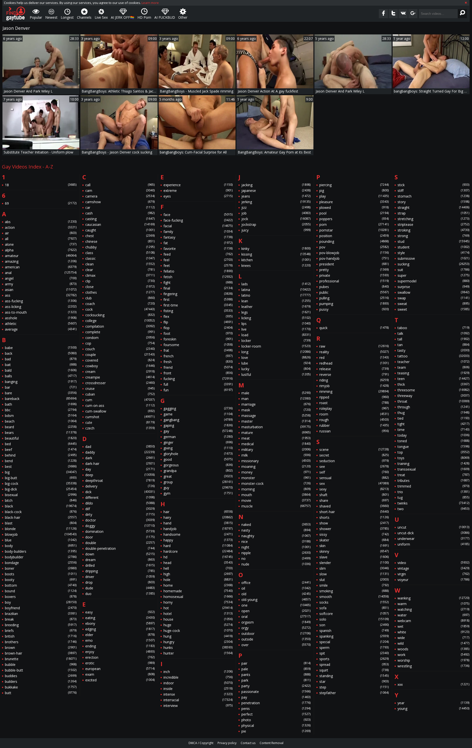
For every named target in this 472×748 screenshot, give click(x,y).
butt (40, 692)
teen (433, 378)
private (353, 275)
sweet (433, 309)
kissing (275, 254)
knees (275, 265)
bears (40, 432)
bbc (40, 410)
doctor (119, 520)
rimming (353, 391)
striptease (433, 224)
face (198, 214)
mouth (275, 494)
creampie (119, 377)
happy (198, 540)
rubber (353, 425)
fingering (198, 293)
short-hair (353, 511)
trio (433, 491)
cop (119, 343)
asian (40, 289)
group (198, 482)
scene (353, 449)
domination (119, 531)
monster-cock (275, 483)
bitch (40, 500)
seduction (353, 460)
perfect (275, 714)
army (40, 284)
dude (119, 588)
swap (433, 298)
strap (433, 213)
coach (119, 303)
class (119, 252)
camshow (119, 201)
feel (198, 260)
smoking (353, 591)
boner (40, 568)
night (275, 547)
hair (198, 511)
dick (119, 491)
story (433, 201)
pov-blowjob (353, 252)
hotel (198, 613)
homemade (198, 591)
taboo (433, 327)
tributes (433, 480)
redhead (353, 363)
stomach (433, 196)
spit (353, 653)
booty (40, 579)
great (198, 476)
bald (40, 370)
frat (198, 350)
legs (275, 312)
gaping (198, 425)
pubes (353, 286)
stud (433, 241)
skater (353, 540)
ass (40, 295)
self (353, 472)
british (40, 636)
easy (119, 612)
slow (353, 574)
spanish (353, 630)
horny (198, 602)
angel (40, 278)
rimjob (353, 385)
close (119, 286)
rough (353, 419)
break (40, 619)
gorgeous (198, 465)
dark (119, 458)
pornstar (353, 230)
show (353, 523)
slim (353, 568)
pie (275, 731)
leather (275, 306)
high (198, 574)
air (40, 233)
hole (198, 579)
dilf (119, 508)
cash (119, 213)
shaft (353, 494)
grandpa (198, 470)
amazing (40, 261)
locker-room (275, 346)
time (433, 429)
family (198, 231)
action (40, 227)
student (433, 247)
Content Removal (271, 743)
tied (433, 418)
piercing (353, 185)
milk (275, 455)
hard (198, 545)
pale (275, 669)
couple (119, 354)
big (40, 472)
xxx (433, 684)
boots (40, 574)
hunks (198, 647)
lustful (275, 374)
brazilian (40, 613)
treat (433, 475)
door (119, 537)
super (433, 275)
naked (275, 524)
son (353, 625)
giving (198, 448)
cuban (119, 394)
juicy (275, 230)
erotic (119, 663)
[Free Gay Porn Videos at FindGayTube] (15, 13)
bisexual (40, 494)
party (275, 686)
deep (119, 475)
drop (119, 582)
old (275, 594)
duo (119, 593)
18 (40, 185)
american (40, 267)
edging (119, 629)
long (275, 352)
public (353, 292)
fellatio (198, 271)
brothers (40, 642)
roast (353, 402)
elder (119, 634)
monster (275, 477)
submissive (433, 258)
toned (433, 441)
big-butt (40, 477)
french (198, 356)
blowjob (40, 534)
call (119, 185)
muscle (275, 506)
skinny (353, 551)
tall (433, 339)
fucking (198, 378)
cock (119, 309)
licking (275, 318)
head (198, 562)
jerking (275, 201)
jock (275, 218)
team (433, 367)
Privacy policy (227, 743)
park (275, 680)
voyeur (433, 579)
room (353, 414)
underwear (433, 538)
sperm (353, 647)
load (275, 335)
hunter (198, 653)
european (119, 668)
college (119, 320)
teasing (433, 373)
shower (353, 528)
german (198, 436)
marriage (275, 404)
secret (353, 455)
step (353, 687)
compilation (119, 326)
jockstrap (275, 224)
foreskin (198, 339)
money (275, 472)
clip (119, 281)
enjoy (119, 651)
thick (433, 384)
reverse (353, 374)
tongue (433, 446)
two (433, 508)
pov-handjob (353, 258)
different (119, 497)
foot (198, 333)
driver (119, 576)
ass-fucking (40, 301)
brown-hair (40, 653)
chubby (119, 247)
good (198, 459)
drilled (119, 565)
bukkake (40, 687)
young (433, 708)
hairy (198, 517)
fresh (198, 361)
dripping (119, 571)
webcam (433, 620)
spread (353, 664)
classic (119, 258)
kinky (275, 248)
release (353, 368)
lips (275, 323)
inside (198, 688)
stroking (433, 230)
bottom (40, 585)
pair (275, 663)
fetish (198, 277)
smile (353, 585)
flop (198, 327)
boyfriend (40, 608)
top (433, 452)
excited (119, 680)
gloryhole (198, 453)
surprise (433, 286)
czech (119, 428)
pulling (353, 298)
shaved (353, 506)
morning (275, 489)
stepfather (353, 692)
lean (275, 301)
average (40, 329)
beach (40, 421)
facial (198, 226)
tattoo (433, 356)
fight (198, 282)
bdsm (40, 415)
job (275, 213)
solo (353, 619)
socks (353, 602)
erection (119, 657)
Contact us (248, 743)
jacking (275, 185)
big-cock (40, 483)
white (433, 632)
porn (353, 224)
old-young (275, 599)
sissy (353, 534)
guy (198, 487)
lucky (275, 368)
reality (353, 352)
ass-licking (40, 306)
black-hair (40, 517)
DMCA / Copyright (201, 743)
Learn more (150, 2)
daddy (119, 452)
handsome (198, 534)
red (353, 357)
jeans (275, 196)
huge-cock (198, 630)
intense (198, 694)
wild (433, 643)
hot (198, 608)
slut (353, 579)
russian (353, 431)
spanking (353, 636)
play (353, 196)
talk (433, 333)
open (275, 611)
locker (275, 340)
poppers (353, 218)
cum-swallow (119, 411)
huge (198, 625)
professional (353, 281)
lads (275, 284)
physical (275, 725)
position (353, 235)
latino (275, 295)
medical (275, 444)
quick (353, 327)
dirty (119, 514)
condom (119, 337)
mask (275, 410)
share (353, 500)
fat (198, 243)
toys (433, 458)
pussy (353, 309)
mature (275, 432)
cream (119, 371)
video (433, 562)
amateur (40, 255)
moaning (275, 466)
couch (119, 349)
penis (275, 708)
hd (198, 557)
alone (40, 244)
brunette (40, 658)
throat (433, 401)
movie (275, 500)
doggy (119, 525)
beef (40, 449)
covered (119, 360)
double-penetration (119, 548)
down (119, 554)
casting (119, 218)
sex (353, 483)
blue (40, 540)
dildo (119, 503)
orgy (275, 628)
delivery (119, 486)
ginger (198, 442)
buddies (40, 675)
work (433, 654)
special (353, 642)
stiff (433, 190)
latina (275, 289)
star (353, 681)
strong (433, 235)
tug (433, 497)
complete (119, 332)
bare (40, 393)
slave (353, 557)
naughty (275, 536)
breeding (40, 625)
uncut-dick (433, 533)
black (40, 506)
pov (353, 247)
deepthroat (119, 480)
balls (40, 376)
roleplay (353, 408)
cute (119, 422)
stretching (433, 218)
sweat (433, 303)
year (433, 703)
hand (198, 523)
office (275, 582)
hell (198, 568)
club (119, 298)
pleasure (353, 201)
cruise (119, 388)
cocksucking (119, 315)
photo (275, 719)
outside (275, 639)
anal (40, 272)
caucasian (119, 224)
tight (433, 424)
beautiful (40, 438)
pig (353, 190)
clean (119, 264)
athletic (40, 323)
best (40, 466)
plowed (353, 207)
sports (353, 658)
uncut (433, 527)
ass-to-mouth (40, 312)
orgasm (275, 622)
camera (119, 196)
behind (40, 455)
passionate (275, 691)
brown (40, 647)
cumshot (119, 416)
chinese (119, 241)
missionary (275, 460)
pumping (353, 303)
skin (353, 545)
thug (433, 412)
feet (198, 265)
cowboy (119, 366)
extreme (198, 190)
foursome (198, 344)
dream (119, 559)
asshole (40, 318)
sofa (353, 608)
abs (40, 221)
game (198, 414)
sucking (433, 264)
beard (40, 427)
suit (433, 269)
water (433, 615)
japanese (275, 190)
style (433, 252)
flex (198, 316)
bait (40, 364)
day (119, 469)
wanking (433, 598)
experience (198, 185)
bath (40, 404)
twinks (433, 503)
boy (40, 602)
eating (119, 617)
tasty (433, 350)
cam (119, 190)
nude (275, 564)
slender (353, 562)
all (40, 238)
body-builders (40, 551)
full (198, 384)
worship (433, 660)
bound (40, 591)
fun (198, 390)
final (198, 288)
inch (198, 671)
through (433, 407)
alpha (40, 250)
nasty (275, 530)
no (275, 558)
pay (275, 697)
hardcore (198, 551)
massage (275, 415)
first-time (198, 305)
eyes (198, 196)
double (119, 542)
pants (275, 674)
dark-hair (119, 463)
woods (433, 649)
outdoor (275, 633)
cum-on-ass (119, 405)
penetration (275, 703)
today (433, 435)
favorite (198, 248)
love (275, 357)
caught (119, 230)
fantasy (198, 237)
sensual (353, 477)
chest (119, 235)
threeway (433, 395)
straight (433, 207)
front (198, 373)
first (198, 299)
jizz (275, 207)
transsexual (433, 469)
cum (119, 399)
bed (40, 444)
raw (353, 346)
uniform (433, 544)
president (353, 264)
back (40, 353)
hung (198, 636)
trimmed (433, 486)
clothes (119, 292)
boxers (40, 596)
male (275, 393)
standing (353, 675)
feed (198, 254)
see (353, 466)
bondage (40, 562)
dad (119, 446)
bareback (40, 398)
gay (198, 431)
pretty (353, 269)
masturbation (275, 427)
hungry (198, 642)
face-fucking (198, 220)
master (275, 421)
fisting (198, 310)
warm (433, 603)
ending (119, 646)
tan (433, 344)
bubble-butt (40, 670)
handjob (198, 528)
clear (119, 269)
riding (353, 380)
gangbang (198, 419)
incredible (198, 677)
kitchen (275, 260)
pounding (353, 241)
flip (198, 322)
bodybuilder (40, 557)
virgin (433, 574)
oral (275, 616)
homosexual (198, 596)
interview (198, 705)
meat (275, 438)
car (119, 207)
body (40, 545)
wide (433, 637)
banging (40, 381)
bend (40, 460)
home (198, 585)
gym (198, 493)
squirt (353, 670)
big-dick (40, 489)
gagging (198, 408)
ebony (119, 623)
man (275, 398)
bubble (40, 664)
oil (275, 588)
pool (353, 213)
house (198, 619)
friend (198, 367)
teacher (433, 361)
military (275, 449)
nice (275, 541)
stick (433, 185)
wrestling (433, 666)
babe (40, 347)
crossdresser (119, 383)
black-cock (40, 511)
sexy (353, 489)
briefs (40, 630)
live (275, 329)
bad (40, 359)
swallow (433, 292)
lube (275, 363)
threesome (433, 390)
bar (40, 387)
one (275, 605)
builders (40, 681)
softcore (353, 613)
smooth (353, 596)
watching (433, 609)
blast (40, 523)
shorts (353, 517)
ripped (353, 397)
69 (40, 203)
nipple (275, 552)
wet (433, 626)
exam (119, 674)
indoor (198, 683)
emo (119, 640)
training (433, 463)
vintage (433, 568)
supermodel (433, 281)
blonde (40, 528)
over (275, 644)
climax (119, 275)
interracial (198, 700)
